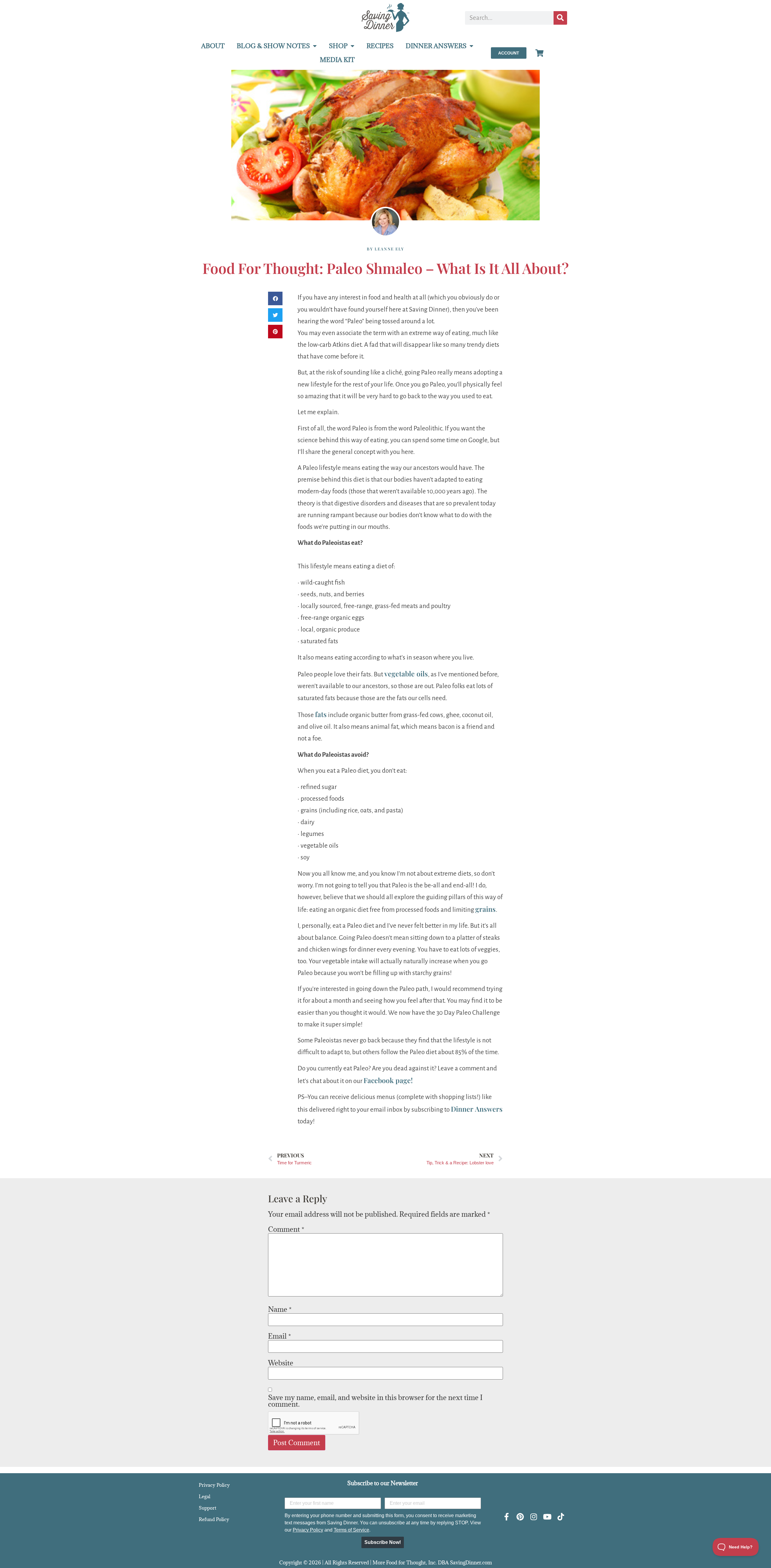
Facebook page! (388, 1080)
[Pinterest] (520, 1516)
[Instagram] (533, 1516)
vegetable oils (406, 673)
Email (279, 1336)
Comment (286, 1229)
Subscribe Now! (382, 1542)
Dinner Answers (477, 1108)
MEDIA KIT (337, 60)
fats (321, 714)
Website (280, 1362)
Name (280, 1309)
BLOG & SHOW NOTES (273, 46)
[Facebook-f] (506, 1516)
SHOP (338, 46)
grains (485, 909)
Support (207, 1508)
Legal (204, 1496)
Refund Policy (214, 1519)
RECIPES (380, 46)
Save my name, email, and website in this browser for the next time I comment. (375, 1400)
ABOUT (213, 46)
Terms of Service (351, 1529)
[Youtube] (547, 1516)
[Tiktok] (560, 1516)
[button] (275, 298)
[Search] (560, 18)
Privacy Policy (214, 1485)
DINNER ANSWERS (436, 46)
